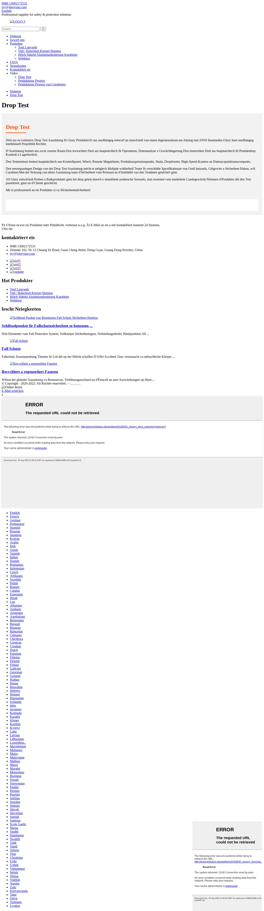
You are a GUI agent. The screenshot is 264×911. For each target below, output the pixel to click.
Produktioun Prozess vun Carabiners (42, 84)
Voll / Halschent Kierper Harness (39, 51)
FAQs (14, 62)
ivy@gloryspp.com (22, 253)
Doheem (15, 36)
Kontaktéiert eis (20, 69)
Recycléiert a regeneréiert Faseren (30, 372)
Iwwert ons (17, 40)
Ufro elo (7, 228)
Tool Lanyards (27, 47)
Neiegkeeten (18, 66)
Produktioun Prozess (31, 80)
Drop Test (24, 77)
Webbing (24, 58)
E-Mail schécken (13, 391)
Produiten (16, 43)
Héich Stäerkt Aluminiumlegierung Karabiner (47, 54)
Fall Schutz (11, 348)
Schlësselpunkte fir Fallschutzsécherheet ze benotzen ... (47, 326)
